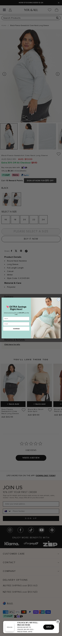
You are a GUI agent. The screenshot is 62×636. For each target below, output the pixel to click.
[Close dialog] (58, 299)
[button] (58, 622)
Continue (16, 328)
